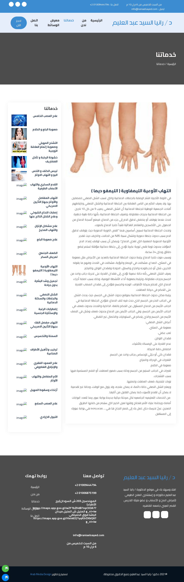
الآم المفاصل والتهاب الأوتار (45, 378)
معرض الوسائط (53, 22)
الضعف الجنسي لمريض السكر (48, 255)
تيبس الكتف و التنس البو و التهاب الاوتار (45, 173)
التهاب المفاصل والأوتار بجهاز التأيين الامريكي (45, 202)
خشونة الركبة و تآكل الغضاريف (45, 159)
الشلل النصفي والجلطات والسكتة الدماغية (46, 298)
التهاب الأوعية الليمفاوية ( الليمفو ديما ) (131, 191)
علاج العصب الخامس (45, 116)
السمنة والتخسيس (46, 336)
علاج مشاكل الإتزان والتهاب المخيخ (46, 228)
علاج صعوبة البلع (47, 239)
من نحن (83, 22)
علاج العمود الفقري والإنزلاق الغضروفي (46, 365)
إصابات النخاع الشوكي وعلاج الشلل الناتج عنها (43, 214)
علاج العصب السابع (46, 403)
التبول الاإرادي (49, 417)
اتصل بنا (34, 22)
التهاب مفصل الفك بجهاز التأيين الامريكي (44, 324)
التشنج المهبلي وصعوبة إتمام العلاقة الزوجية (44, 147)
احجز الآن (18, 23)
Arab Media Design (40, 574)
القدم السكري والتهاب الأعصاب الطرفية (44, 186)
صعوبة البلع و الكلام (45, 129)
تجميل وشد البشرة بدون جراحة (46, 283)
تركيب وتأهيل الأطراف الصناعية (44, 351)
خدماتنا (69, 20)
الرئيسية (96, 20)
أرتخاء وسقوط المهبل (44, 390)
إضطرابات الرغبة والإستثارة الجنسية (46, 311)
